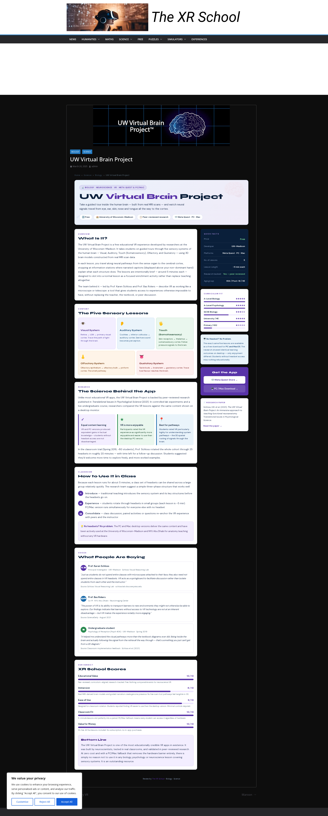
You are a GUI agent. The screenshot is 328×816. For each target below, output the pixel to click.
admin (95, 166)
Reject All (44, 801)
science (87, 152)
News (72, 39)
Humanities (89, 39)
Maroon (247, 795)
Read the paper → (212, 425)
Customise (22, 801)
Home (77, 175)
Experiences (199, 39)
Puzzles (154, 39)
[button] (98, 39)
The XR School (195, 17)
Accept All (66, 801)
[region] (44, 791)
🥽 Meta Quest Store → (224, 379)
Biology (75, 152)
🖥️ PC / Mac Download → (224, 388)
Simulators (175, 39)
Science (124, 39)
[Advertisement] (164, 69)
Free (140, 39)
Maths (109, 39)
